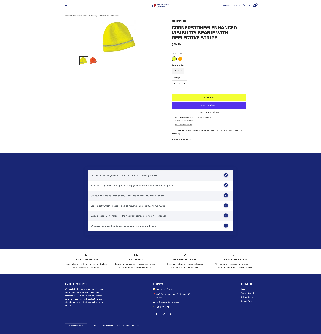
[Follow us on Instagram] (163, 313)
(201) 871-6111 (162, 307)
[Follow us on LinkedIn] (170, 313)
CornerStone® (179, 21)
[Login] (249, 6)
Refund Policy (247, 301)
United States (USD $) (75, 325)
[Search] (244, 5)
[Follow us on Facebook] (156, 313)
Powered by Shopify (132, 325)
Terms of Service (248, 293)
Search (244, 289)
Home (67, 16)
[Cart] (254, 5)
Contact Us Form (164, 289)
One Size (178, 71)
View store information (183, 125)
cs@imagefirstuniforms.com (168, 302)
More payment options (209, 112)
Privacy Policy (247, 297)
